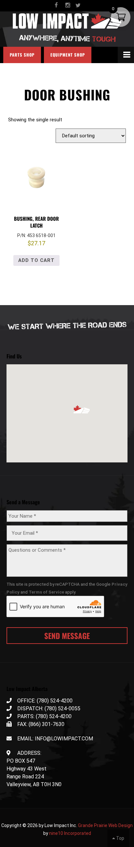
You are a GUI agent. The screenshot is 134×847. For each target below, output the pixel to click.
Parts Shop (22, 55)
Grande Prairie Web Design (105, 825)
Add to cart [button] (36, 260)
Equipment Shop (67, 55)
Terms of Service (46, 592)
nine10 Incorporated (70, 833)
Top (119, 838)
